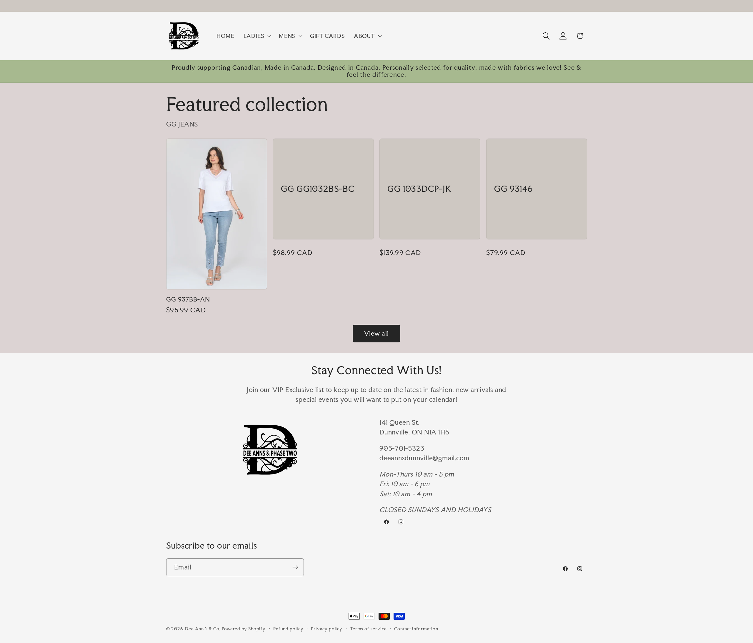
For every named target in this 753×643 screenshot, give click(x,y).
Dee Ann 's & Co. (202, 629)
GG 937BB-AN (188, 299)
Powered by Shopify (244, 629)
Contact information (416, 629)
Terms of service (368, 629)
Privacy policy (326, 629)
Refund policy (288, 629)
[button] (256, 36)
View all (376, 333)
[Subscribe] (295, 567)
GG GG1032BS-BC (317, 189)
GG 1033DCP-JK (419, 189)
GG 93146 (513, 189)
